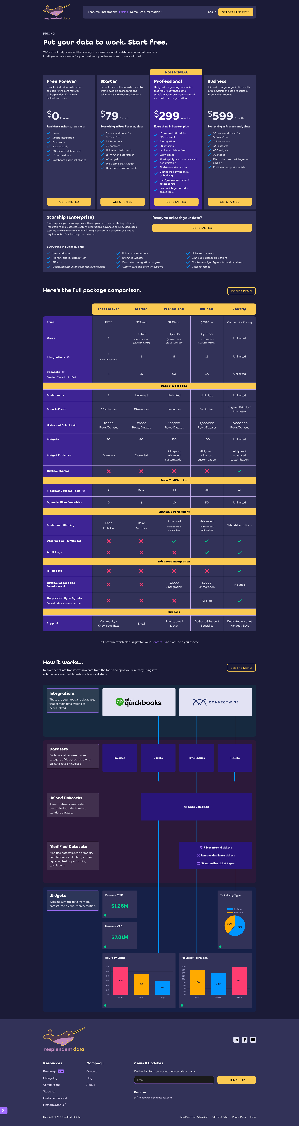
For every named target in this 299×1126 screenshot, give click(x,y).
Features (94, 11)
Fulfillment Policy (220, 1117)
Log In (212, 11)
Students (49, 1091)
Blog (89, 1078)
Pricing (123, 11)
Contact (91, 1071)
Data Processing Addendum (194, 1117)
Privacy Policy (239, 1117)
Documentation (150, 11)
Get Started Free (235, 12)
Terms (253, 1117)
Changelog (50, 1078)
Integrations (109, 11)
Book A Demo (241, 291)
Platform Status (53, 1104)
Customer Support (55, 1098)
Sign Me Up (237, 1080)
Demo (134, 11)
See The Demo (241, 667)
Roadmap (49, 1071)
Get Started (69, 201)
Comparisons (51, 1084)
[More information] (68, 356)
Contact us (159, 642)
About (90, 1084)
